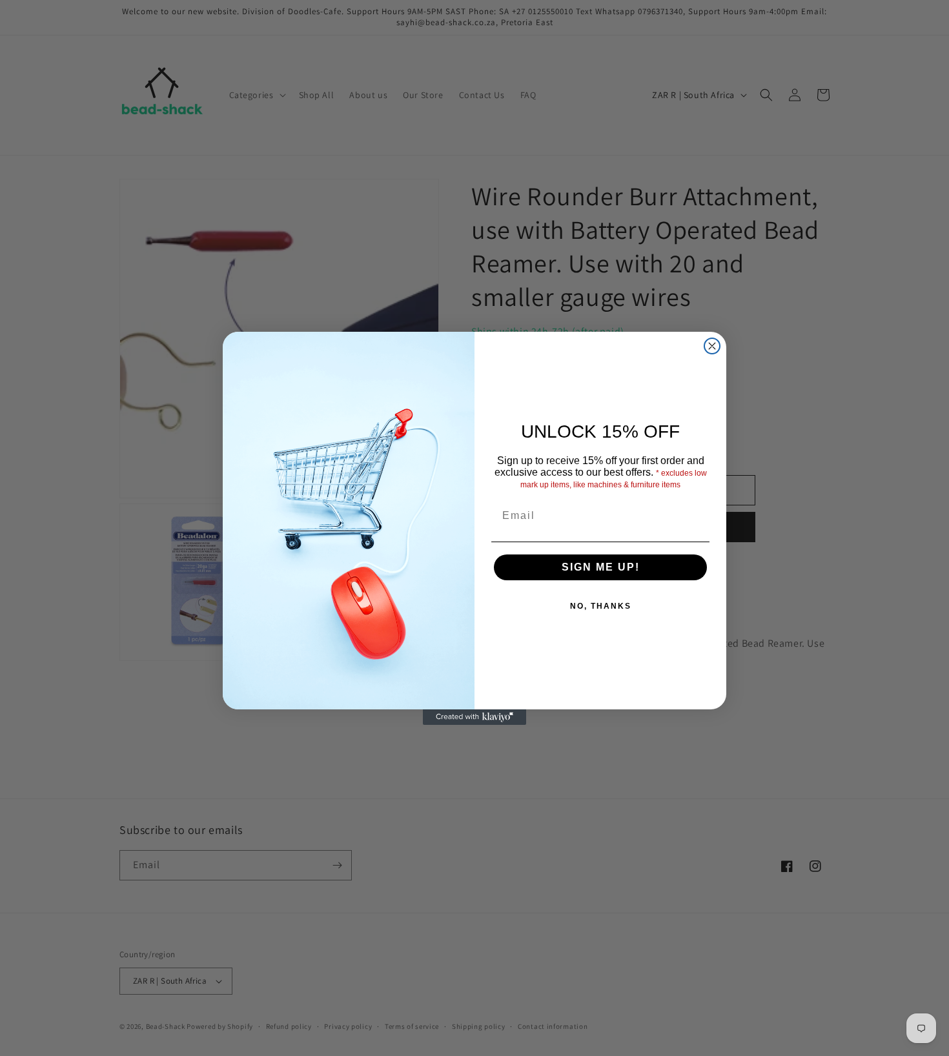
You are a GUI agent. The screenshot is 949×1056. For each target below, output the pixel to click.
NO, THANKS (600, 606)
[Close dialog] (712, 346)
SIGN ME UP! (601, 567)
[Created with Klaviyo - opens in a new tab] (474, 717)
